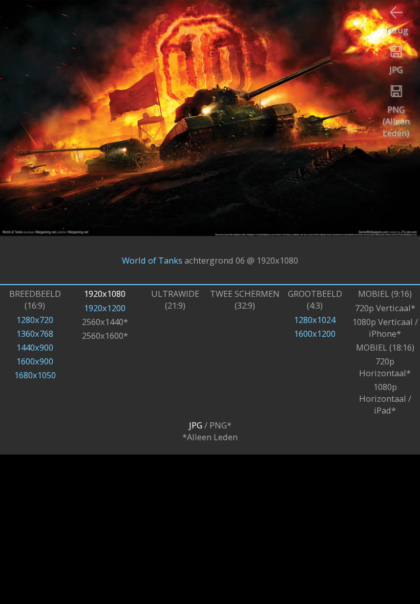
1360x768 (34, 333)
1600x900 (34, 361)
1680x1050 (35, 375)
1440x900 (34, 347)
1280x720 (34, 320)
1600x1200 (314, 333)
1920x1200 (104, 308)
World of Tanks (152, 260)
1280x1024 (314, 320)
